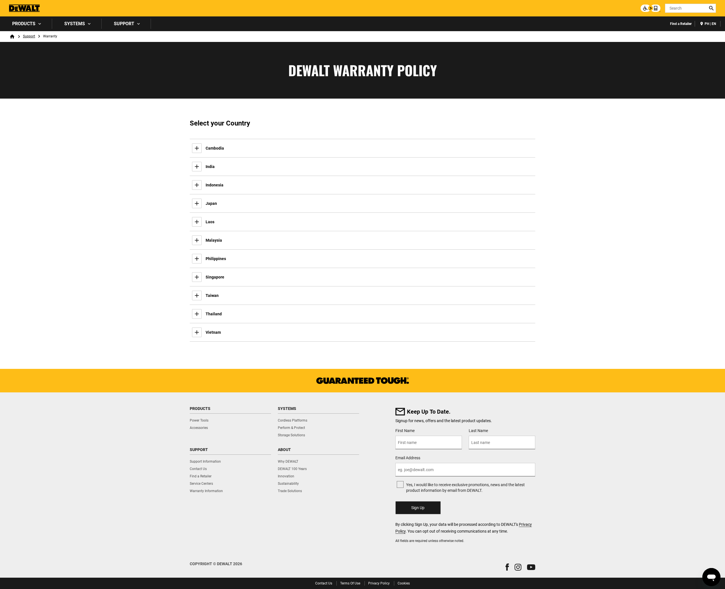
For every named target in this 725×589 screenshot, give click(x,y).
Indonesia (214, 185)
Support (124, 23)
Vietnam (213, 332)
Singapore (215, 277)
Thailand (214, 314)
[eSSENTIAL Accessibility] (650, 8)
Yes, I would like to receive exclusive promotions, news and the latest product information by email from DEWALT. (465, 487)
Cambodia (215, 148)
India (210, 166)
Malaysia (214, 240)
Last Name (478, 430)
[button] (507, 567)
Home (12, 36)
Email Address (407, 458)
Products (23, 23)
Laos (210, 222)
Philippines (216, 258)
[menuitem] (26, 23)
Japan (211, 203)
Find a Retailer (681, 24)
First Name (405, 430)
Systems (74, 23)
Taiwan (212, 295)
